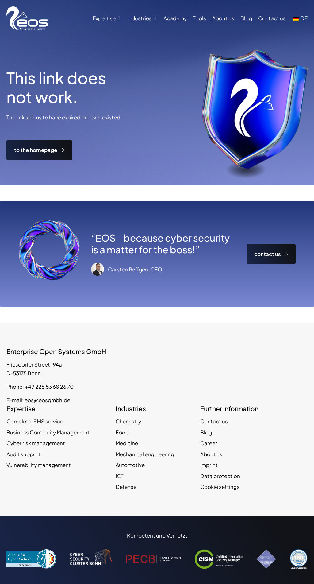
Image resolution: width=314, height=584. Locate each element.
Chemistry (128, 421)
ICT (120, 476)
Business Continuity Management (48, 432)
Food (122, 432)
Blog (246, 18)
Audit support (23, 454)
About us (223, 18)
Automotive (130, 464)
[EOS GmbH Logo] (27, 18)
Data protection (220, 476)
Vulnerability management (38, 464)
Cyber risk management (35, 443)
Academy (175, 18)
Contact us (272, 18)
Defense (126, 486)
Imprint (209, 464)
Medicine (127, 443)
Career (208, 443)
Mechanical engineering (145, 454)
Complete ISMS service (34, 421)
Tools (199, 18)
